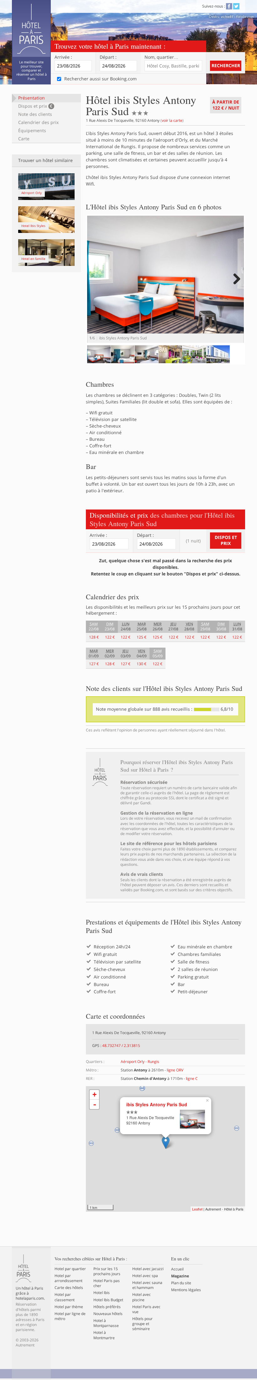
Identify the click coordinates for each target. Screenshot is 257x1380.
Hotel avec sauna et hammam (147, 1285)
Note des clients (35, 114)
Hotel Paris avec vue (146, 1309)
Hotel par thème (69, 1306)
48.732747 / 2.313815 (121, 1045)
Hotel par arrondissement (68, 1278)
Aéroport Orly (132, 1061)
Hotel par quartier (70, 1268)
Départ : (108, 57)
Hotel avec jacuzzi (148, 1268)
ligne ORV (175, 1070)
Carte (23, 139)
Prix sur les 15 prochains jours (106, 1271)
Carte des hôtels (69, 1287)
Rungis (153, 1061)
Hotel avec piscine (141, 1297)
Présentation (31, 98)
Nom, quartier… (161, 57)
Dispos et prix (35, 106)
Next (236, 285)
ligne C (192, 1078)
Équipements (32, 130)
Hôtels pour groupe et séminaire (142, 1323)
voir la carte (172, 120)
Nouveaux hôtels (108, 1313)
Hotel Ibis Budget (108, 1299)
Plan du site (181, 1283)
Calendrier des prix (38, 122)
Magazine (180, 1276)
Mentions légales (186, 1289)
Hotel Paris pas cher (106, 1283)
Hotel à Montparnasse (106, 1323)
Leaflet (197, 1208)
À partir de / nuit (225, 105)
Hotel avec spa (145, 1275)
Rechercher (226, 65)
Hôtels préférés (107, 1306)
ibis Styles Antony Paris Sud (156, 1105)
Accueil (177, 1269)
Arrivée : (63, 57)
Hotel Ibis (101, 1292)
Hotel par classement (65, 1297)
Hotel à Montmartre (104, 1335)
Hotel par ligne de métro (70, 1316)
